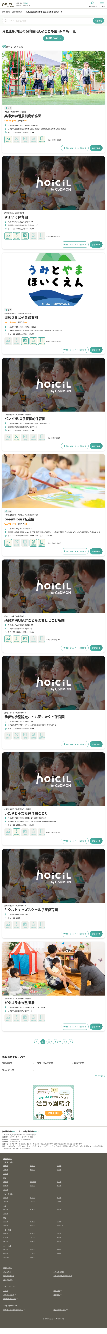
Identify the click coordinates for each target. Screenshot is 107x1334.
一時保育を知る (59, 1272)
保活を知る (7, 1272)
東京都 (5, 1181)
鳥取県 (5, 1233)
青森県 (32, 1165)
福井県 (5, 1201)
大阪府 (5, 1221)
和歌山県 (60, 1225)
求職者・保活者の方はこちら (13, 1310)
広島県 (5, 1237)
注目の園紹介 (8, 1280)
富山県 (32, 1197)
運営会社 (57, 1295)
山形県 (59, 1169)
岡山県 (59, 1233)
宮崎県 (59, 1253)
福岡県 (5, 1249)
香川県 (5, 1241)
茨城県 (32, 1185)
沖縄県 (32, 1257)
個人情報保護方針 (9, 1298)
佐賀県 (32, 1249)
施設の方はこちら (60, 1310)
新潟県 (5, 1197)
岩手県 (59, 1165)
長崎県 (59, 1249)
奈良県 (32, 1225)
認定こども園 (8, 1070)
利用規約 (57, 1290)
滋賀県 (5, 1225)
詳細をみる (96, 148)
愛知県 (5, 1209)
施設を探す (7, 1158)
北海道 (5, 1165)
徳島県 (59, 1237)
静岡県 (59, 1209)
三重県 (5, 1213)
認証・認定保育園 (45, 1063)
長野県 (59, 1201)
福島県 (5, 1173)
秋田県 (32, 1169)
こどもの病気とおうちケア (63, 1276)
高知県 (59, 1241)
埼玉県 (59, 1181)
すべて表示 (100, 1076)
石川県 (59, 1197)
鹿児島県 (6, 1257)
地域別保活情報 (8, 1276)
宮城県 (5, 1169)
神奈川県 (33, 1181)
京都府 (59, 1221)
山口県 (32, 1237)
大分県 (32, 1253)
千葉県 (5, 1185)
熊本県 (5, 1253)
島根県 (32, 1233)
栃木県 (59, 1185)
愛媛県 (32, 1241)
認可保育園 (7, 1063)
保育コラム (7, 1267)
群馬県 (5, 1189)
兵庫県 (32, 1221)
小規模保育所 (78, 1063)
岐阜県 (32, 1209)
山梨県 (32, 1201)
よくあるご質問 (8, 1295)
